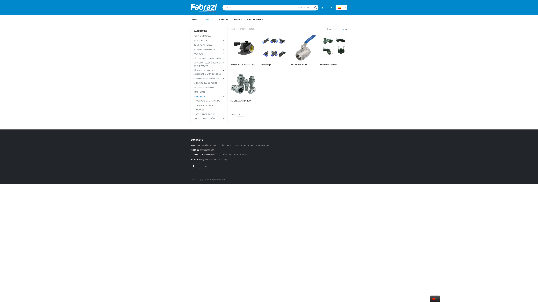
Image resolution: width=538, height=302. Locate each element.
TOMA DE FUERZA (202, 36)
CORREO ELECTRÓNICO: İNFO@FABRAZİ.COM (228, 154)
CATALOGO (237, 19)
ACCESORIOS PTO (201, 40)
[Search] (315, 7)
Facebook (193, 166)
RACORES (199, 109)
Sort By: (233, 29)
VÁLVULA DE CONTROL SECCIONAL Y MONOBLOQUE (207, 72)
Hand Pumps (199, 91)
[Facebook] (322, 7)
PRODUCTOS (207, 19)
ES (342, 7)
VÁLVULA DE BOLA (204, 105)
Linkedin (205, 166)
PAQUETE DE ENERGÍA (203, 87)
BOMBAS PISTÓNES (202, 44)
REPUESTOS (199, 96)
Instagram (199, 166)
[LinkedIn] (331, 7)
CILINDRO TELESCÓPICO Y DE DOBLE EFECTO (207, 64)
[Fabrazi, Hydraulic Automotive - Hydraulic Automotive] (204, 7)
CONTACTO (223, 19)
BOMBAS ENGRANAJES (204, 49)
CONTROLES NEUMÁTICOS (206, 78)
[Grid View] (343, 29)
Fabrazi (194, 19)
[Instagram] (327, 7)
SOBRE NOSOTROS (254, 19)
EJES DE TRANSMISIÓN (204, 118)
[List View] (346, 29)
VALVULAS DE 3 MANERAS (207, 100)
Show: (329, 29)
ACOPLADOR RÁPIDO (205, 114)
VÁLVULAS (198, 53)
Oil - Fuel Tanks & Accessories (207, 58)
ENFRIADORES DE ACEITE (205, 83)
